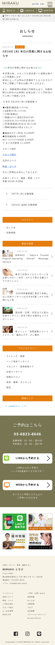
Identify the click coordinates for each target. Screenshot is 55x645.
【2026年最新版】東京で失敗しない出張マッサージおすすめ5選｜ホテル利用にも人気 (26, 296)
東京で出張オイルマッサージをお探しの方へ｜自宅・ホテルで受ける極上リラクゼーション (26, 277)
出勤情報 (11, 233)
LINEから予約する (27, 458)
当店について (8, 597)
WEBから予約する (27, 484)
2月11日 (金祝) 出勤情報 (24, 205)
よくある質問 (8, 611)
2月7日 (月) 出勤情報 (23, 194)
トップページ (8, 593)
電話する (11, 10)
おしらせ (19, 47)
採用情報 (31, 597)
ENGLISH (7, 614)
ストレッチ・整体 (15, 356)
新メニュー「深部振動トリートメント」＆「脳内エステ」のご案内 (26, 333)
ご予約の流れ (8, 604)
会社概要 (31, 611)
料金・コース (9, 166)
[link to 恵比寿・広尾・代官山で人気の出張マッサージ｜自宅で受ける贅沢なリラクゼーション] (8, 312)
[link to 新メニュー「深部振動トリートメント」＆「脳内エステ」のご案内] (8, 331)
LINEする (29, 10)
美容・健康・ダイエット (19, 382)
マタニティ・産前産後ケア (20, 366)
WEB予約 (48, 10)
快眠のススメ (13, 377)
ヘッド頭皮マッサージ (17, 361)
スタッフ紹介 (9, 155)
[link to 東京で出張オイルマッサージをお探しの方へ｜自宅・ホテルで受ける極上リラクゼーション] (8, 274)
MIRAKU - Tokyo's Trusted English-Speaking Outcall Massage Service (26, 258)
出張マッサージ (14, 372)
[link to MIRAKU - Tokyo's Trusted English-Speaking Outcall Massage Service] (8, 255)
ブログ (30, 607)
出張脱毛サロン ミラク (18, 406)
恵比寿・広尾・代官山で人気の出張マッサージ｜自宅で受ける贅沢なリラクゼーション (26, 315)
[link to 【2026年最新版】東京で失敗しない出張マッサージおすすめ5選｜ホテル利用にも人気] (8, 293)
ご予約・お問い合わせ (36, 593)
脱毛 (8, 387)
